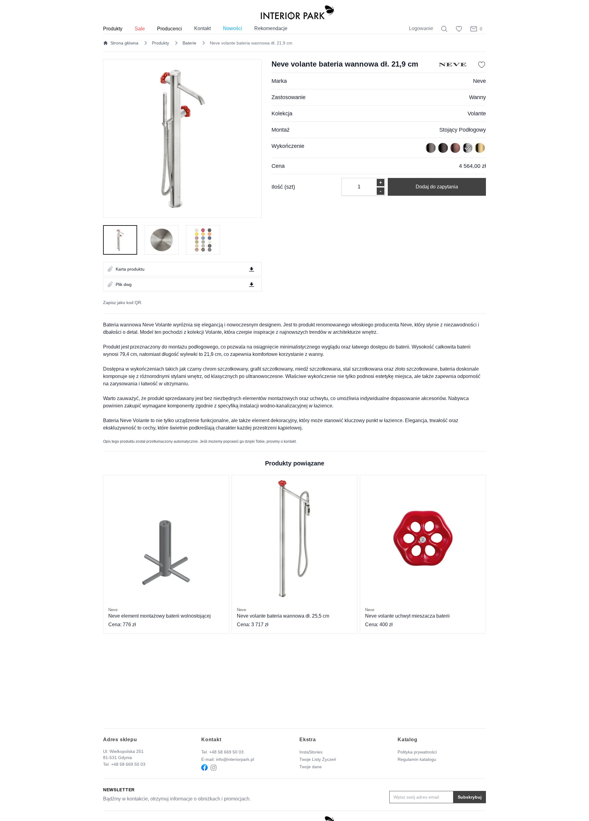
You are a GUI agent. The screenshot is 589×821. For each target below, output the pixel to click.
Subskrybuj (470, 797)
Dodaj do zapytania (437, 186)
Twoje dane (310, 766)
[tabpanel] (182, 138)
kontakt (290, 441)
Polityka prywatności (417, 752)
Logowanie (421, 28)
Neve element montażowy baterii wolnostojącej (159, 613)
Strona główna (124, 42)
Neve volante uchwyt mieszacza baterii (407, 613)
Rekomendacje (270, 28)
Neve (479, 81)
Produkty (160, 42)
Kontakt (202, 28)
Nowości (232, 28)
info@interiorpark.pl (235, 759)
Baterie (189, 42)
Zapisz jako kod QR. (122, 302)
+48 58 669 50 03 (128, 764)
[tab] (120, 240)
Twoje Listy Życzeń (317, 759)
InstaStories (310, 752)
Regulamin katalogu (417, 759)
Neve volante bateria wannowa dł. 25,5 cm (283, 613)
